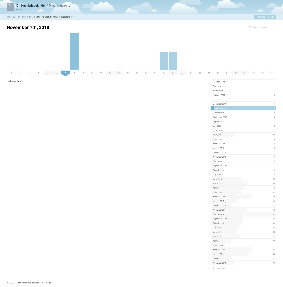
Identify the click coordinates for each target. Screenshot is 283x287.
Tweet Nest (46, 282)
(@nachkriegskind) (43, 5)
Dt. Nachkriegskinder (22, 282)
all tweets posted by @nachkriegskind (53, 16)
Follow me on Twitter (264, 16)
